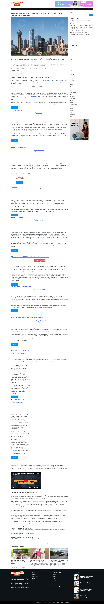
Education (51, 9)
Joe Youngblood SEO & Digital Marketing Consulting (30, 257)
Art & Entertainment (16, 9)
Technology (72, 112)
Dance (71, 57)
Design (71, 59)
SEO (70, 106)
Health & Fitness (63, 9)
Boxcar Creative (17, 217)
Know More (14, 107)
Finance (56, 9)
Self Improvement (73, 104)
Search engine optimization (30, 96)
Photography (72, 96)
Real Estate (72, 100)
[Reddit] (92, 9)
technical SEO (14, 205)
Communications (43, 9)
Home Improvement (74, 78)
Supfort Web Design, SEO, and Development (27, 317)
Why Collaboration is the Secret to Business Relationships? (86, 577)
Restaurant (72, 102)
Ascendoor (57, 602)
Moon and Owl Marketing (21, 286)
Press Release (72, 98)
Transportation (73, 114)
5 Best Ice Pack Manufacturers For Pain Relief (79, 30)
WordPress (67, 602)
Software (71, 110)
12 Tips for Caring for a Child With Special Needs (86, 596)
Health (71, 72)
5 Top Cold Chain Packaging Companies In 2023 (79, 32)
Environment (72, 63)
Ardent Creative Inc (19, 147)
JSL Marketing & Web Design (22, 351)
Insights (71, 82)
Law (70, 88)
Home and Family (73, 76)
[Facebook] (88, 9)
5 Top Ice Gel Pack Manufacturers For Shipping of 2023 (81, 38)
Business (31, 9)
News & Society (73, 92)
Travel (71, 116)
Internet (71, 84)
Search (71, 12)
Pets (70, 94)
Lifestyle (71, 90)
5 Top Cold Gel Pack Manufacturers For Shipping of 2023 (81, 40)
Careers (36, 9)
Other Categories (72, 9)
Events (71, 65)
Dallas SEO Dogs (18, 399)
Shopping (72, 108)
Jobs (70, 86)
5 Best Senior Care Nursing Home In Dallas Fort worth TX (81, 25)
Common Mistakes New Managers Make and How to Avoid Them (86, 590)
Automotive (24, 9)
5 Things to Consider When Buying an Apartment (80, 20)
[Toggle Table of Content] (22, 74)
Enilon (14, 187)
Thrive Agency (17, 110)
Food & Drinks (72, 70)
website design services (44, 80)
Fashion (71, 66)
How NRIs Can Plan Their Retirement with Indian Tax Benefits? (18, 562)
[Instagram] (90, 9)
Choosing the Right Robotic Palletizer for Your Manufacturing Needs (85, 584)
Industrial (72, 80)
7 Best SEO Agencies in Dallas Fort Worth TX (79, 41)
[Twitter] (86, 9)
